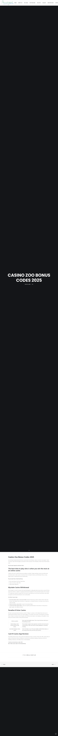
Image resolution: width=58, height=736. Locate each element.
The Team (26, 2)
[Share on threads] (26, 655)
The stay (39, 2)
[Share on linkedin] (29, 655)
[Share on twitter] (24, 655)
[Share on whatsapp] (30, 655)
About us (20, 2)
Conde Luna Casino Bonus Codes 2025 (15, 642)
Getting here (32, 2)
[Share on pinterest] (27, 655)
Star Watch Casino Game (12, 597)
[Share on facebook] (23, 655)
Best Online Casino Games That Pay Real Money (17, 643)
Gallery (44, 2)
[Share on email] (35, 655)
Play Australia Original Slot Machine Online (16, 565)
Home (15, 2)
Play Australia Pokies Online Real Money (15, 579)
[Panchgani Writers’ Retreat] (8, 3)
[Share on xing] (33, 655)
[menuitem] (15, 3)
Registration (50, 2)
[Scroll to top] (56, 734)
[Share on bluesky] (32, 655)
